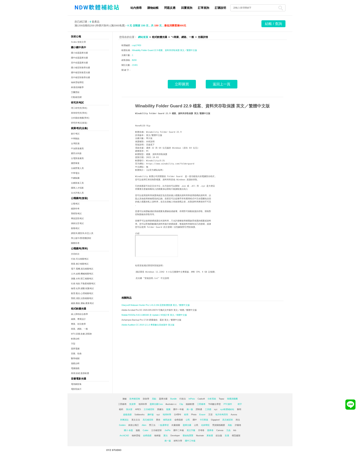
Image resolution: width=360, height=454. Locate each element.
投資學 (132, 404)
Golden (122, 425)
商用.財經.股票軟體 (80, 373)
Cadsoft (201, 399)
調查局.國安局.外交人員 (82, 233)
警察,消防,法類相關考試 (82, 298)
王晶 (228, 430)
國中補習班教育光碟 (80, 72)
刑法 (238, 420)
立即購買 (182, 84)
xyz (215, 409)
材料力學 (178, 440)
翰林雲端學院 (77, 82)
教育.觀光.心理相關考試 (82, 293)
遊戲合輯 (75, 363)
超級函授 (127, 414)
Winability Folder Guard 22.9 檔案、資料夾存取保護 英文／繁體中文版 (202, 106)
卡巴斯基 (204, 420)
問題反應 (170, 7)
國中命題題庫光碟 (79, 57)
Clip (181, 404)
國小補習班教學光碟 (80, 67)
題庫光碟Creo (156, 404)
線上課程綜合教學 (79, 314)
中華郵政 (75, 138)
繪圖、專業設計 (78, 319)
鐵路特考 (75, 208)
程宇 (240, 404)
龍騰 (168, 409)
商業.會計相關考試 (79, 264)
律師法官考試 (77, 223)
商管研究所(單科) (79, 113)
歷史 (158, 420)
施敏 (124, 399)
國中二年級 (178, 430)
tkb (234, 430)
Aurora (234, 414)
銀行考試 (75, 133)
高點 (154, 399)
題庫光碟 (163, 399)
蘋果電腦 (75, 348)
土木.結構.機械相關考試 (82, 273)
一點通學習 (163, 425)
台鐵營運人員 (77, 168)
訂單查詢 (203, 7)
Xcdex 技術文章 (78, 42)
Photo (193, 414)
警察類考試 (76, 213)
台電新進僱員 (77, 158)
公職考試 (75, 203)
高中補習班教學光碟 (80, 77)
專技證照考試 (77, 218)
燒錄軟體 (190, 404)
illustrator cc (171, 404)
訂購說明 (220, 7)
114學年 (177, 414)
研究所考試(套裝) (79, 123)
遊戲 (138, 430)
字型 (73, 343)
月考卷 (201, 430)
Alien (144, 425)
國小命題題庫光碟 (79, 53)
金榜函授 (178, 420)
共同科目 (75, 254)
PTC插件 (228, 404)
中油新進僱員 (77, 148)
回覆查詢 (186, 7)
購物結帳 (153, 7)
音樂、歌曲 (76, 353)
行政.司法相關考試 (79, 259)
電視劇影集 (76, 384)
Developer (175, 435)
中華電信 (75, 173)
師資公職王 (133, 425)
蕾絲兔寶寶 (188, 435)
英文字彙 (191, 430)
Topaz (221, 399)
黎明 (239, 409)
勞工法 (152, 425)
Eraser (202, 414)
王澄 (210, 414)
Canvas (219, 430)
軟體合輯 (75, 339)
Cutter (145, 430)
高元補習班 (148, 420)
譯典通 (199, 409)
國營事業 (75, 163)
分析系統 (212, 399)
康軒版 (150, 414)
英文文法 (135, 420)
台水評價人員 (77, 193)
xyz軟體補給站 (227, 409)
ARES (138, 409)
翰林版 (157, 435)
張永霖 (129, 409)
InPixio (192, 399)
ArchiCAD (124, 435)
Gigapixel (215, 420)
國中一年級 (178, 409)
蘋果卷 (210, 430)
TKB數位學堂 (214, 404)
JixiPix (168, 430)
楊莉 (121, 409)
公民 (188, 420)
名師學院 (205, 425)
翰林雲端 (136, 435)
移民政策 (167, 420)
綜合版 (219, 435)
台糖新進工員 (77, 183)
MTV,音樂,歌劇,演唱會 (81, 334)
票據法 (160, 409)
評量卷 (238, 425)
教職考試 (75, 228)
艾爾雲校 (75, 92)
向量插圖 (176, 425)
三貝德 (208, 409)
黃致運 (210, 435)
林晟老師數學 (77, 87)
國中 (195, 420)
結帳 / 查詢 (273, 24)
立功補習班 (149, 409)
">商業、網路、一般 (182, 37)
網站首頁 (143, 37)
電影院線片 (76, 389)
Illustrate (200, 435)
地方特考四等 (221, 414)
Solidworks (139, 414)
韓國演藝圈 (232, 399)
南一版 (190, 409)
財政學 (146, 399)
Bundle (173, 399)
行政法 (182, 399)
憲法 (165, 435)
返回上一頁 (221, 84)
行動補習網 (76, 97)
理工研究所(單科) (79, 108)
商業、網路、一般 (79, 329)
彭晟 (227, 435)
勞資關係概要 (218, 425)
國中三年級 (190, 440)
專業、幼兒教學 (78, 324)
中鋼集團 (75, 178)
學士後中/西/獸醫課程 (81, 238)
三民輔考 (122, 404)
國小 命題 (128, 430)
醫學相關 (75, 358)
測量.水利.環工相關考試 (82, 278)
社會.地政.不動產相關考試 (83, 283)
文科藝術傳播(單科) (80, 118)
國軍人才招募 (77, 188)
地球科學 (143, 404)
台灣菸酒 (75, 143)
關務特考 (75, 243)
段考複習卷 (135, 399)
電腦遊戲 (75, 368)
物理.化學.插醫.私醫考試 (82, 288)
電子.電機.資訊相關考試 (82, 268)
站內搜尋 (136, 7)
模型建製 (236, 435)
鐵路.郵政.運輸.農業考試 (82, 303)
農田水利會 (76, 153)
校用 (186, 414)
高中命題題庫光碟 (79, 62)
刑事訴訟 (124, 420)
